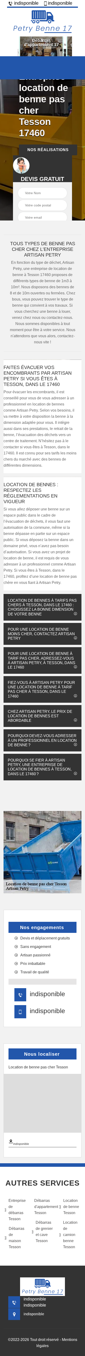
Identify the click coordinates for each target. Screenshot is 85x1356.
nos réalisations (48, 150)
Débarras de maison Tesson (16, 1238)
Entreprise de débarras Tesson (17, 1210)
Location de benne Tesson (71, 1207)
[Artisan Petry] (42, 21)
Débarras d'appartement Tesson (43, 1207)
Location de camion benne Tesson (70, 1234)
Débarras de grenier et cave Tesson (44, 1231)
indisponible (25, 3)
